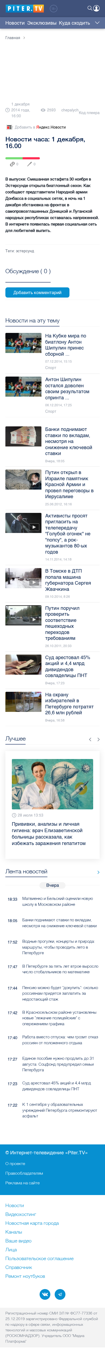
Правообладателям (24, 1173)
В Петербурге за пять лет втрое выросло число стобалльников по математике (60, 969)
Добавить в (40, 127)
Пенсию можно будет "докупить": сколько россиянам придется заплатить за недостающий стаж (60, 993)
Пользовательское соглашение (39, 1258)
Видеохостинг (20, 1214)
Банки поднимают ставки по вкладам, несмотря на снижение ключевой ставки (59, 922)
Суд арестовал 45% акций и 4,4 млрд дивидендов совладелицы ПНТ (56, 1085)
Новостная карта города (32, 1223)
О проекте (15, 1163)
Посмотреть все (28, 277)
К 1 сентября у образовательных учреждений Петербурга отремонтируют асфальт (59, 1110)
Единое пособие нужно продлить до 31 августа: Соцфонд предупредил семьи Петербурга (58, 1064)
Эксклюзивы (42, 23)
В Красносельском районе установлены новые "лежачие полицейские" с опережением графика (59, 1018)
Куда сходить (74, 23)
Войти (96, 8)
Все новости (96, 872)
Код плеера (89, 113)
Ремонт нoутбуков (25, 1276)
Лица (11, 1250)
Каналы (13, 1232)
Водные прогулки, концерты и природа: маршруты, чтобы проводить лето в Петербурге (58, 947)
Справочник (18, 1267)
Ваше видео (18, 1241)
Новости (15, 23)
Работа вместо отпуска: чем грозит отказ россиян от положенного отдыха (60, 1039)
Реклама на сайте (22, 1183)
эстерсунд (25, 251)
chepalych (70, 110)
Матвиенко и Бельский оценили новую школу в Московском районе (57, 901)
